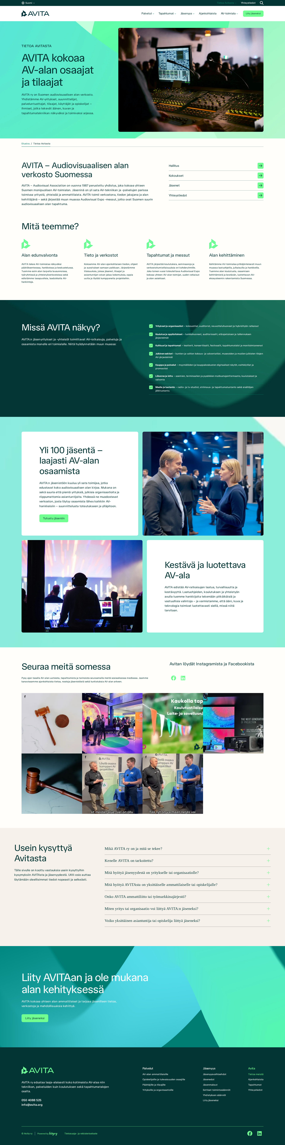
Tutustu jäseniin (54, 518)
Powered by (47, 1133)
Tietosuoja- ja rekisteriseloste (81, 1133)
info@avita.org (32, 1104)
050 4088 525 (31, 1100)
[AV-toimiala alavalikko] (237, 13)
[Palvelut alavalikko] (153, 13)
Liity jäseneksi (253, 13)
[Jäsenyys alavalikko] (193, 13)
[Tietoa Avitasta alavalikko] (235, 3)
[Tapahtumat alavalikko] (175, 13)
